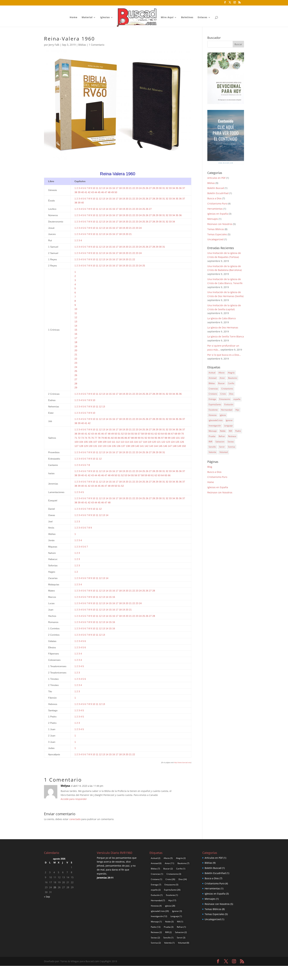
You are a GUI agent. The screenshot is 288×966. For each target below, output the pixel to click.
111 (113, 442)
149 (179, 446)
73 (82, 438)
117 (140, 442)
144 (156, 446)
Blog (209, 466)
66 (169, 433)
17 (117, 188)
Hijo (237, 409)
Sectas (231, 441)
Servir (222, 446)
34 (173, 188)
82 (112, 438)
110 (109, 442)
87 (129, 438)
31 (163, 188)
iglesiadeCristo (215, 420)
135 (114, 446)
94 (152, 438)
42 (89, 192)
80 (105, 438)
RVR (210, 441)
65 (165, 433)
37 (183, 188)
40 (82, 192)
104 (81, 442)
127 (76, 446)
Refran (222, 436)
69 (179, 433)
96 (159, 438)
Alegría (231, 372)
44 (95, 192)
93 (149, 438)
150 (184, 446)
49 (112, 192)
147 (170, 446)
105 (86, 442)
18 (120, 188)
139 (132, 446)
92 (145, 438)
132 (100, 446)
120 (154, 442)
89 (135, 438)
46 (102, 192)
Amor (222, 378)
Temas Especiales (217, 234)
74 (85, 438)
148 (174, 446)
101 (178, 438)
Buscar (221, 383)
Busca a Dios (214, 198)
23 (137, 188)
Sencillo (212, 446)
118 (145, 442)
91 (142, 438)
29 (157, 188)
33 (170, 188)
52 (122, 433)
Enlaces (202, 17)
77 (95, 438)
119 (149, 442)
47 (105, 192)
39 (79, 192)
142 (146, 446)
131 (95, 446)
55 (132, 433)
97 (162, 438)
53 (125, 433)
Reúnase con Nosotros (219, 224)
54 (129, 433)
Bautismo (232, 378)
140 (137, 446)
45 (99, 192)
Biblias (82, 44)
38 (75, 192)
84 (119, 438)
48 (109, 192)
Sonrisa (231, 446)
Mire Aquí (167, 17)
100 (173, 438)
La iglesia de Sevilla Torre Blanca (225, 336)
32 (167, 188)
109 (104, 442)
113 (122, 442)
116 (136, 442)
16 (113, 188)
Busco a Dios (214, 472)
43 (92, 192)
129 (86, 446)
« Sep (47, 896)
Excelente (213, 409)
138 (128, 446)
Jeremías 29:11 (105, 877)
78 (99, 438)
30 (160, 188)
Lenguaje (228, 425)
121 (159, 442)
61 (152, 433)
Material (87, 17)
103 (76, 442)
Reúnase (232, 436)
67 (172, 433)
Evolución (228, 404)
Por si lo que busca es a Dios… (224, 354)
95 (155, 438)
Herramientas (215, 208)
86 (125, 438)
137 (123, 446)
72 (79, 438)
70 (182, 433)
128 (81, 446)
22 (133, 188)
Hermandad (226, 409)
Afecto (221, 372)
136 (118, 446)
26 (147, 188)
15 (110, 188)
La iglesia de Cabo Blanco (221, 318)
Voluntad (224, 452)
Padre (238, 431)
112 (118, 442)
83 (115, 438)
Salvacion (220, 441)
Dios (231, 393)
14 (107, 188)
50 (115, 192)
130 (90, 446)
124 (173, 442)
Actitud (212, 372)
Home (73, 17)
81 (109, 438)
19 (123, 188)
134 (109, 446)
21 (130, 188)
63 (159, 433)
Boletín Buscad (215, 188)
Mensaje (213, 431)
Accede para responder (74, 799)
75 (89, 438)
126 (182, 442)
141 (142, 446)
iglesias (105, 17)
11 (97, 188)
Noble (223, 431)
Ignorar (229, 420)
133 (104, 446)
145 (160, 446)
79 (102, 438)
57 (139, 433)
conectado (75, 819)
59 (145, 433)
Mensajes (212, 218)
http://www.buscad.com (182, 762)
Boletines (187, 17)
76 (92, 438)
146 (165, 446)
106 (90, 442)
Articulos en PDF (216, 177)
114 (127, 442)
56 (135, 433)
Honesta (212, 415)
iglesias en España (217, 213)
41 (85, 192)
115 (131, 442)
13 (103, 188)
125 (177, 442)
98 (165, 438)
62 (155, 433)
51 (119, 433)
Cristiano (213, 393)
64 (162, 433)
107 (95, 442)
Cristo (223, 393)
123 (168, 442)
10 (93, 188)
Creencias (213, 388)
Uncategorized (215, 239)
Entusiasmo (224, 399)
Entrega (212, 399)
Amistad (212, 378)
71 (75, 438)
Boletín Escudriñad (217, 193)
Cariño (231, 383)
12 (100, 188)
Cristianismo (227, 388)
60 (149, 433)
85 (122, 438)
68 (175, 433)
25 (143, 188)
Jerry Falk (54, 44)
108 (100, 442)
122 (163, 442)
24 (140, 188)
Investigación (215, 425)
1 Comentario (96, 44)
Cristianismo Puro (217, 203)
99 (169, 438)
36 (180, 188)
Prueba (212, 436)
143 (151, 446)
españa (237, 399)
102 (182, 438)
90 (139, 438)
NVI (230, 431)
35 (177, 188)
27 (150, 188)
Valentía (212, 452)
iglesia (223, 415)
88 (132, 438)
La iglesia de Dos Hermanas (222, 327)
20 (127, 188)
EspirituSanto (215, 404)
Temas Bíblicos (215, 229)
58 (142, 433)
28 (153, 188)
